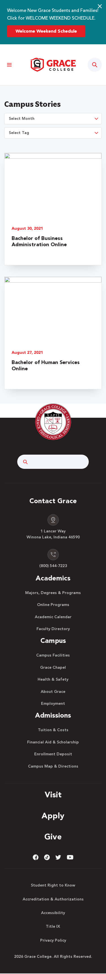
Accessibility (53, 913)
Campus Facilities (53, 655)
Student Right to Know (53, 885)
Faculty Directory (53, 629)
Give (53, 837)
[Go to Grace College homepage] (53, 422)
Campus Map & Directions (53, 766)
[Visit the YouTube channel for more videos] (70, 857)
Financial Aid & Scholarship (53, 742)
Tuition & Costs (53, 730)
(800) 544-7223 (53, 566)
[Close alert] (99, 6)
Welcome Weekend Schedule (46, 31)
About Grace (53, 692)
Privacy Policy (53, 940)
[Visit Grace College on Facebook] (35, 857)
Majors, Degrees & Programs (53, 593)
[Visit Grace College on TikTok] (47, 857)
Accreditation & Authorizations (53, 899)
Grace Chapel (53, 668)
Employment (53, 704)
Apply (53, 816)
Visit (53, 795)
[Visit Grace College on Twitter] (58, 857)
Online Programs (53, 605)
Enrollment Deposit (53, 754)
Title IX (53, 927)
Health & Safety (53, 680)
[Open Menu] (9, 65)
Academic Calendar (53, 617)
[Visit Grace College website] (53, 64)
